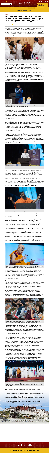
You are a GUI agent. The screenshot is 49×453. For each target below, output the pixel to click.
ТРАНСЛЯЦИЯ (40, 4)
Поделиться (8, 24)
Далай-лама (14, 8)
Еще (30, 10)
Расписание (23, 8)
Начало (7, 8)
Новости (31, 8)
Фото (36, 8)
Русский (3, 1)
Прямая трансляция (21, 10)
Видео (42, 8)
